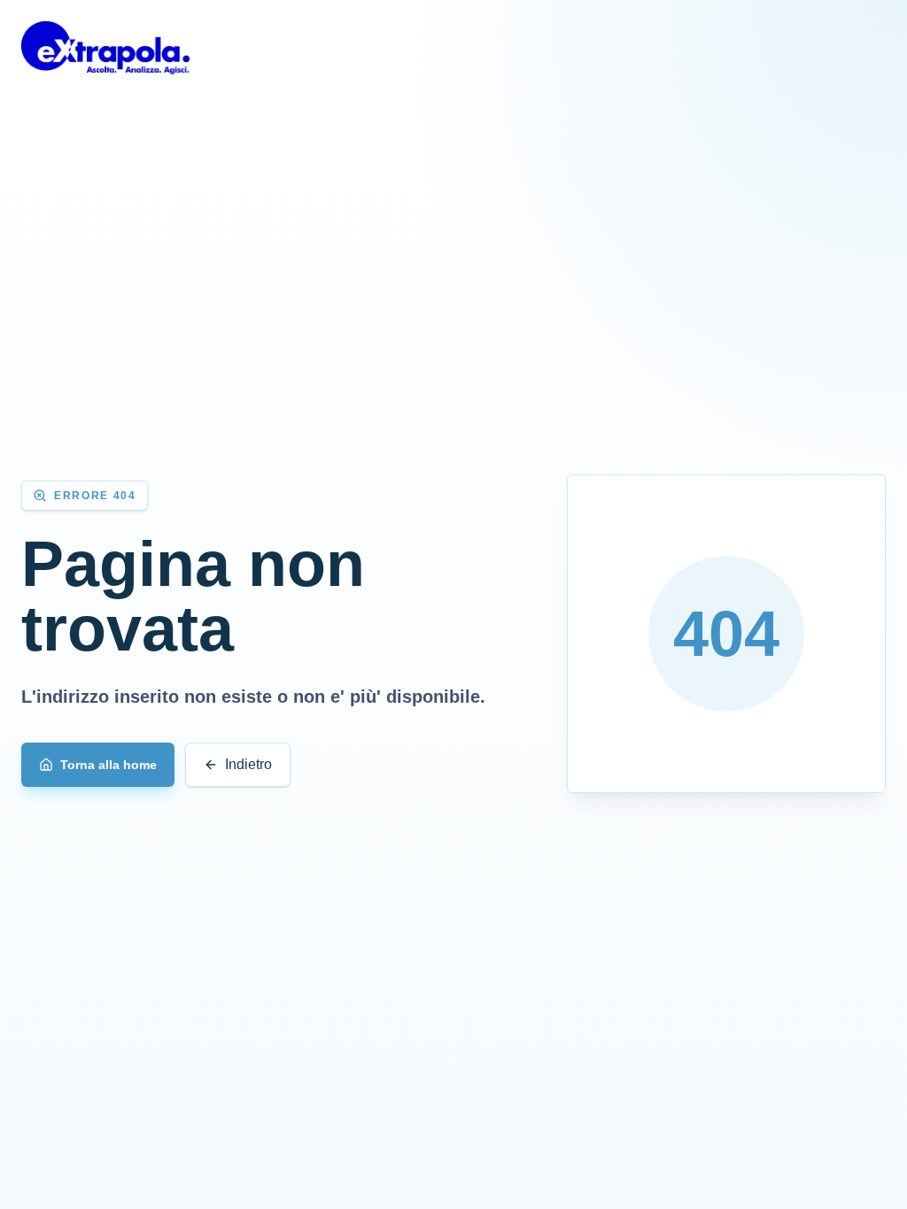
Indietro (248, 764)
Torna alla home (108, 765)
